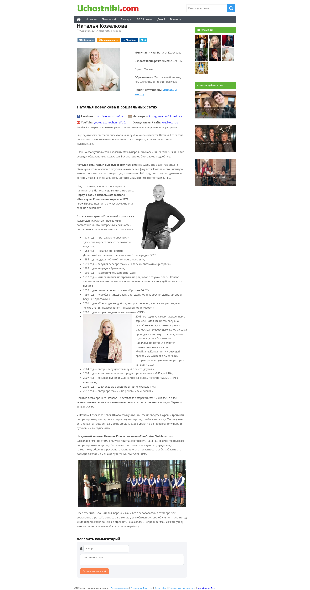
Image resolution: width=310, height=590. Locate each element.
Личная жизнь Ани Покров (212, 109)
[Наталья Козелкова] (228, 60)
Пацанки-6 (109, 19)
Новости (91, 19)
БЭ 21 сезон (144, 19)
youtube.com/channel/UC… (110, 122)
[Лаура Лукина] (228, 47)
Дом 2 (161, 19)
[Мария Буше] (201, 47)
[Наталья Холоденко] (201, 73)
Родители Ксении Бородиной (213, 143)
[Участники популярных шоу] (109, 9)
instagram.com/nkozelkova (165, 116)
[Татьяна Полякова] (201, 60)
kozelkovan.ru (170, 122)
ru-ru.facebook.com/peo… (111, 116)
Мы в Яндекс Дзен (206, 588)
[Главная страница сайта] (78, 19)
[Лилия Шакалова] (215, 60)
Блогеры (126, 19)
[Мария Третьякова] (215, 47)
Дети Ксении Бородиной (210, 177)
